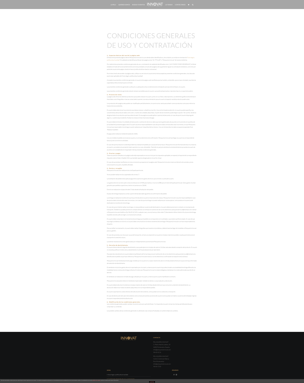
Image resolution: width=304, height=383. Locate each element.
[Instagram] (176, 374)
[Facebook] (174, 374)
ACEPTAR (152, 381)
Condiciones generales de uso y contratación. (121, 379)
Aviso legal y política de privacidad (118, 374)
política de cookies (96, 380)
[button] (189, 4)
